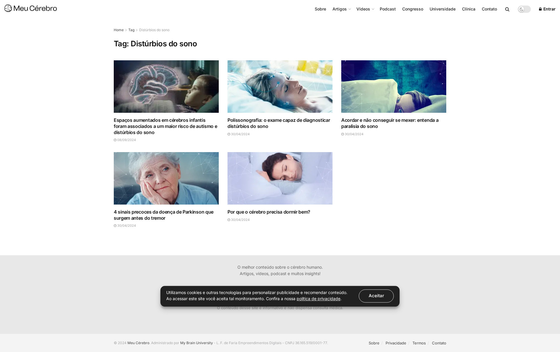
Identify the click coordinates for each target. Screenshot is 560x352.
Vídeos (363, 8)
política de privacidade (318, 298)
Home (119, 30)
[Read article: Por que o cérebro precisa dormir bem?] (280, 178)
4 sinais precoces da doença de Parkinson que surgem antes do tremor (164, 215)
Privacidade (396, 343)
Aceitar (376, 295)
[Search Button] (507, 9)
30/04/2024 (240, 134)
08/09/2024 (126, 140)
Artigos (339, 8)
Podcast (388, 8)
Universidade (443, 8)
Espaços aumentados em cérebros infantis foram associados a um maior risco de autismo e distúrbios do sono (165, 126)
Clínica (468, 8)
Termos (419, 343)
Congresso (412, 8)
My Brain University (196, 343)
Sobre (320, 8)
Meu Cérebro (138, 343)
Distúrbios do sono (154, 30)
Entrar (549, 8)
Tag (131, 30)
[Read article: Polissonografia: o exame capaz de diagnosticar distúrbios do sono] (280, 86)
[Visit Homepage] (30, 9)
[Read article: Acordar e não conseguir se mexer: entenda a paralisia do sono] (393, 86)
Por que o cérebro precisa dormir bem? (269, 212)
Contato (489, 8)
